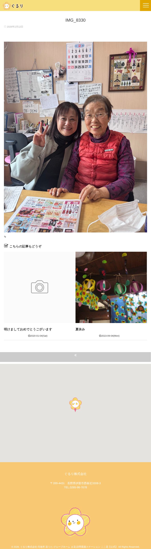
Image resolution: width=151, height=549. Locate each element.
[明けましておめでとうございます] (39, 287)
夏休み (80, 329)
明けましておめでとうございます (28, 329)
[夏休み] (111, 287)
